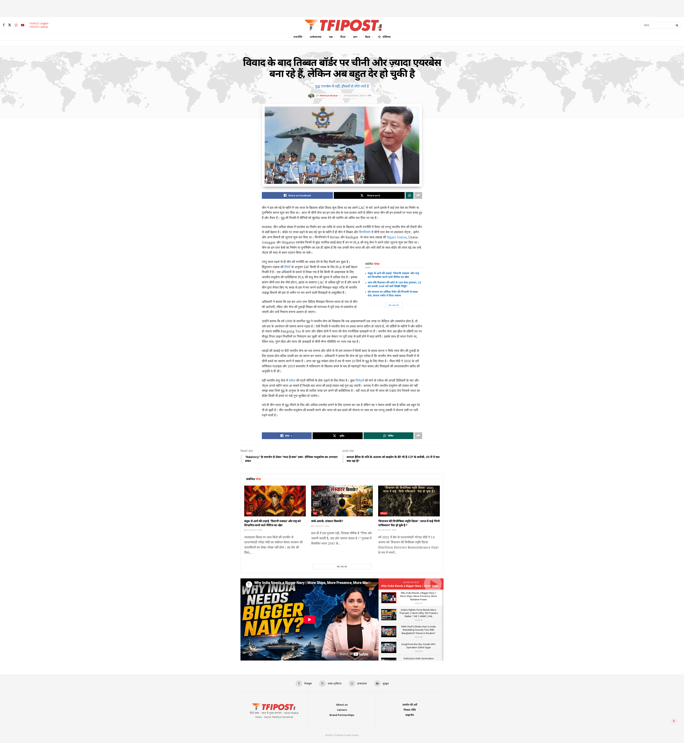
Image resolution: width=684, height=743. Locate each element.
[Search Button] (677, 25)
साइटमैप (409, 715)
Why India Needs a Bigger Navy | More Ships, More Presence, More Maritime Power (434, 585)
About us (342, 704)
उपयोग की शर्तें (409, 704)
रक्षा (331, 36)
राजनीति (298, 36)
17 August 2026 (321, 526)
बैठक (367, 36)
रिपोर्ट (287, 267)
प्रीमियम (387, 36)
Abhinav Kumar (329, 95)
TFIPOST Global (38, 27)
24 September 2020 (354, 95)
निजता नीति (410, 709)
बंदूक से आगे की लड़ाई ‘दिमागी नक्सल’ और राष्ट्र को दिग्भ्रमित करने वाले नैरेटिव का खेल (393, 275)
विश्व (343, 36)
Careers (342, 709)
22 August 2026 (254, 530)
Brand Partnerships (342, 715)
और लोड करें (393, 305)
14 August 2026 (388, 530)
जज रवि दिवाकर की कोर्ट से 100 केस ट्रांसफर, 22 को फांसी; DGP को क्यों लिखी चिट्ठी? (394, 284)
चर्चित (249, 513)
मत (369, 95)
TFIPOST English (38, 23)
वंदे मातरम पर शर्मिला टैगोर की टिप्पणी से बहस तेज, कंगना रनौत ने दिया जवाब (393, 293)
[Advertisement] (342, 8)
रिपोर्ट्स (360, 380)
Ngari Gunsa (397, 237)
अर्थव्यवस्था (315, 36)
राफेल (292, 380)
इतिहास (384, 513)
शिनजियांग (365, 232)
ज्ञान (355, 36)
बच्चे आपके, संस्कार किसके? (327, 521)
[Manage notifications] (674, 721)
